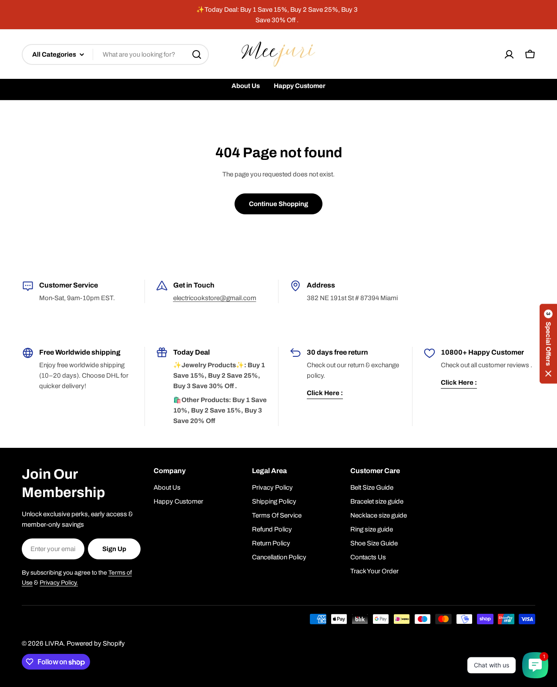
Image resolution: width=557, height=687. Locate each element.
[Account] (509, 54)
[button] (548, 343)
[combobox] (115, 54)
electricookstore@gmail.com (214, 297)
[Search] (196, 54)
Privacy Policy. (59, 582)
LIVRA (54, 643)
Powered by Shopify (96, 643)
